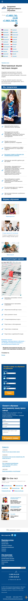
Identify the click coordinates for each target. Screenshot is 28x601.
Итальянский (6, 39)
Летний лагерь (4, 562)
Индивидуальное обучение (7, 558)
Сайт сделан (15, 596)
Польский (14, 44)
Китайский (14, 39)
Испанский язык (15, 488)
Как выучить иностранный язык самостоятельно (15, 502)
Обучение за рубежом (6, 545)
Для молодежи (6, 555)
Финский (5, 51)
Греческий (5, 37)
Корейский (5, 41)
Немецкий (14, 41)
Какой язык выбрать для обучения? (11, 471)
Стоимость (3, 549)
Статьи (2, 563)
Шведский (5, 56)
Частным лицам (4, 543)
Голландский (15, 34)
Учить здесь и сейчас (14, 516)
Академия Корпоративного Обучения (14, 8)
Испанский (14, 37)
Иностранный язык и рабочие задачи (15, 510)
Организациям (4, 541)
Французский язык (18, 491)
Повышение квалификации (7, 547)
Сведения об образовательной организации (13, 599)
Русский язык (5, 488)
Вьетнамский (6, 34)
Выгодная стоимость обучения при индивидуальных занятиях (14, 155)
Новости (5, 447)
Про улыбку (12, 514)
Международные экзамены (7, 560)
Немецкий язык (19, 485)
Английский (5, 30)
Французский (15, 51)
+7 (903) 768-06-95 (14, 577)
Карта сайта (8, 596)
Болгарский (5, 32)
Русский (14, 46)
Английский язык (8, 485)
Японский (14, 56)
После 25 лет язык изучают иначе (11, 451)
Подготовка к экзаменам (7, 556)
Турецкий (14, 49)
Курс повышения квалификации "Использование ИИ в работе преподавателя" (10, 464)
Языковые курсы (5, 62)
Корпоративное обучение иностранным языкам (15, 507)
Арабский (14, 30)
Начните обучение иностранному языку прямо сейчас (14, 408)
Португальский (6, 46)
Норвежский (6, 44)
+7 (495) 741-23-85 (14, 574)
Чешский (14, 53)
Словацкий (5, 49)
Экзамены (3, 550)
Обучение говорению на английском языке (15, 498)
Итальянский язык (6, 491)
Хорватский (5, 53)
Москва (3, 355)
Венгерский (14, 32)
